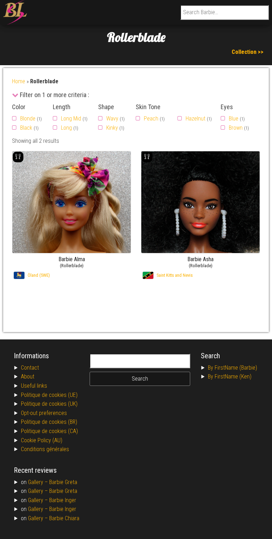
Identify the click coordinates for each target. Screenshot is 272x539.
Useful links (34, 385)
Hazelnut (195, 118)
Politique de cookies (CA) (49, 431)
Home (18, 81)
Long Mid (71, 118)
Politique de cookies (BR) (49, 422)
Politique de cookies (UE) (49, 395)
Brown (236, 127)
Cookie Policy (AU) (41, 440)
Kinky (112, 127)
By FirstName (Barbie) (232, 367)
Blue (233, 118)
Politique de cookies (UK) (49, 403)
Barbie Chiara (64, 518)
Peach (151, 118)
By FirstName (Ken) (229, 376)
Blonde (27, 118)
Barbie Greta (63, 482)
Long (66, 127)
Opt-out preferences (44, 413)
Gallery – (38, 482)
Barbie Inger (62, 500)
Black (26, 127)
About (27, 376)
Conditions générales (45, 449)
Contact (30, 367)
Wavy (112, 118)
